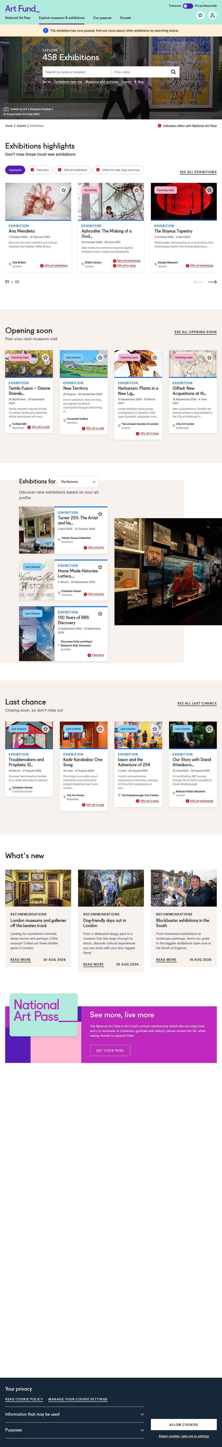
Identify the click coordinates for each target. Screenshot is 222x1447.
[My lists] (200, 15)
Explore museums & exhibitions (61, 18)
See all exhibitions (198, 172)
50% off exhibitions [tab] (75, 170)
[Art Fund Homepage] (22, 7)
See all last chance (197, 703)
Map (141, 81)
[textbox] (145, 72)
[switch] (188, 6)
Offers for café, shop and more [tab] (121, 170)
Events (126, 81)
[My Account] (212, 15)
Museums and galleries (101, 81)
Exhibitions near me (68, 81)
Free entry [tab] (43, 170)
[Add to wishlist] (64, 190)
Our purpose (102, 18)
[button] (110, 1050)
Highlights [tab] (15, 170)
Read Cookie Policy (24, 1399)
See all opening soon (196, 332)
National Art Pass (17, 18)
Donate (125, 18)
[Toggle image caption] (6, 109)
